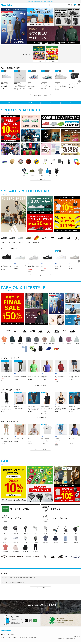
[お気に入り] (69, 5)
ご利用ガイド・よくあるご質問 (8, 634)
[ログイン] (72, 5)
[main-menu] (79, 5)
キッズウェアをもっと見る (40, 449)
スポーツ (10, 102)
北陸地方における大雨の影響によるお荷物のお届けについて (40, 1)
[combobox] (41, 5)
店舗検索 (41, 608)
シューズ (30, 102)
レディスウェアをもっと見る (40, 417)
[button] (79, 81)
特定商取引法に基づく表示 (34, 637)
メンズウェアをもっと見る (40, 385)
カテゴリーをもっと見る (40, 179)
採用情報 (8, 637)
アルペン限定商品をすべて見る (40, 95)
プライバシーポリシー (23, 637)
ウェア (50, 102)
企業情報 (2, 637)
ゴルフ (70, 102)
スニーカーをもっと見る (40, 275)
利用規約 (14, 637)
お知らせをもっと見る (40, 587)
